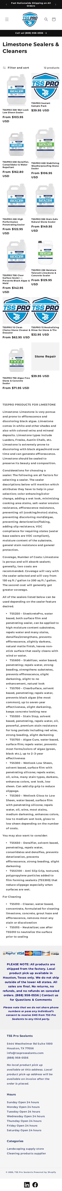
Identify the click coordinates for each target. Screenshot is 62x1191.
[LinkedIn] (27, 1185)
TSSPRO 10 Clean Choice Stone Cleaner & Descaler (16, 330)
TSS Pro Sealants (23, 1172)
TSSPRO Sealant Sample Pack (40, 104)
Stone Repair (45, 356)
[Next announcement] (55, 4)
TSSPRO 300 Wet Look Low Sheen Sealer (16, 111)
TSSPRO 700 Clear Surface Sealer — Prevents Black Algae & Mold (16, 279)
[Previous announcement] (6, 4)
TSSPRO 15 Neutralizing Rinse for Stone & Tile (45, 328)
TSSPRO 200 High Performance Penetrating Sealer (14, 222)
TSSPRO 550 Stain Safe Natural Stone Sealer (44, 220)
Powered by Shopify (45, 1172)
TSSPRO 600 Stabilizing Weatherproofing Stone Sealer (45, 166)
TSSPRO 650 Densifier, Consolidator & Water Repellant (16, 165)
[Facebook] (35, 1185)
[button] (7, 19)
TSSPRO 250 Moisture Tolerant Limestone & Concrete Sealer (43, 273)
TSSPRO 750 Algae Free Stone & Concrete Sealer (16, 381)
